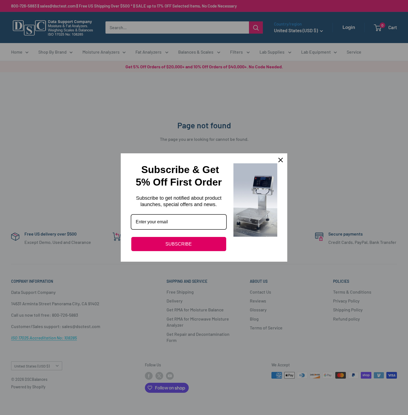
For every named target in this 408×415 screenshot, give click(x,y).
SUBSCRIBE (178, 244)
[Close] (280, 160)
